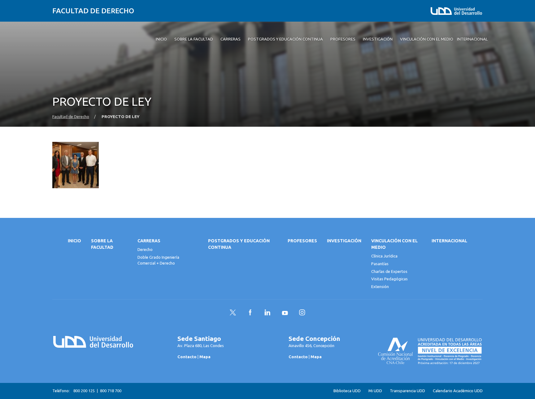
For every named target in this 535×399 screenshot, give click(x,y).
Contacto (187, 356)
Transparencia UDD (407, 390)
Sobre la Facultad (102, 244)
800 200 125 (84, 390)
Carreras (148, 240)
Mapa (205, 356)
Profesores (302, 240)
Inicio (74, 240)
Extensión (380, 286)
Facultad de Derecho (93, 11)
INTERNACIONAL (449, 240)
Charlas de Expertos (389, 271)
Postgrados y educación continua (239, 244)
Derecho (145, 249)
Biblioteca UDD (347, 390)
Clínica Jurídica (384, 256)
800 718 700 (110, 390)
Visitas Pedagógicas (389, 279)
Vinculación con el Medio (394, 244)
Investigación (344, 240)
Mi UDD (375, 390)
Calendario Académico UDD (458, 390)
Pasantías (380, 263)
